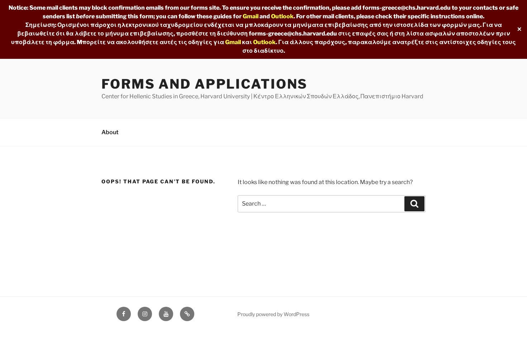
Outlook (282, 16)
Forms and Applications (204, 84)
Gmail (250, 16)
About (110, 132)
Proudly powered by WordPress (273, 314)
